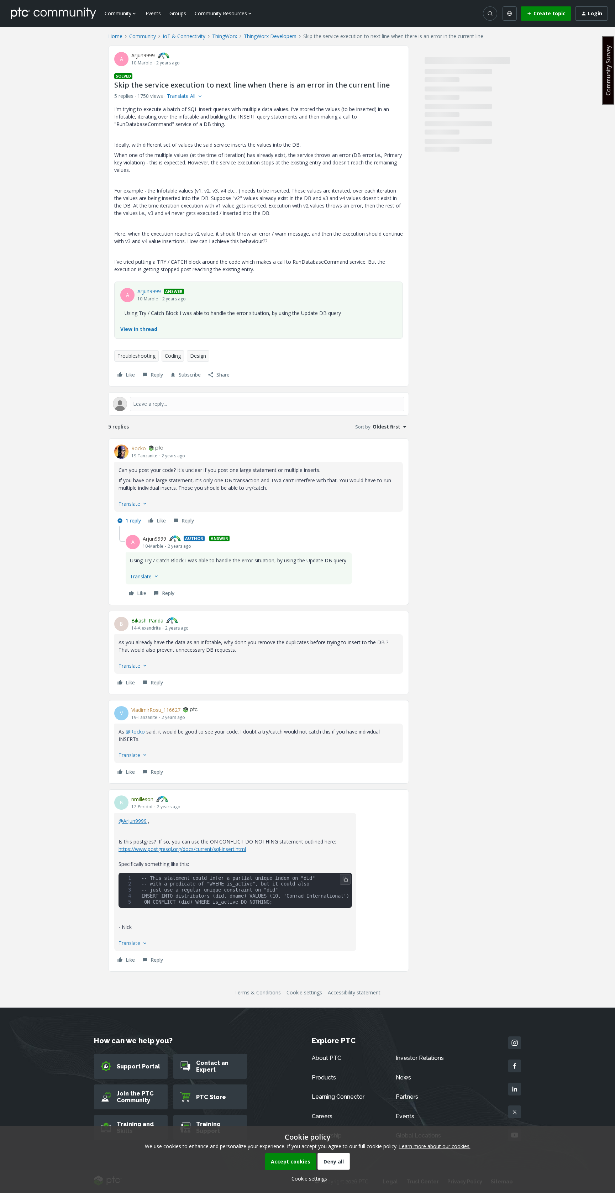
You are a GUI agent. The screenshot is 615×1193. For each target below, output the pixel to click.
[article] (258, 485)
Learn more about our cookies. (435, 1146)
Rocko (138, 448)
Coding (173, 355)
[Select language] (510, 13)
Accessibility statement (354, 992)
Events (153, 13)
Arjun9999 (143, 55)
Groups (177, 13)
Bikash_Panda (147, 620)
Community (142, 36)
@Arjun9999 (133, 821)
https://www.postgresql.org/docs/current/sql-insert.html (182, 849)
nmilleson (142, 799)
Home (115, 36)
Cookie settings (304, 992)
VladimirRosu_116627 (155, 709)
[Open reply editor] (259, 404)
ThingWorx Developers (270, 36)
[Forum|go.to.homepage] (53, 13)
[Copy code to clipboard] (345, 879)
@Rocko (135, 731)
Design (198, 355)
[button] (546, 13)
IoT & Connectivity (184, 36)
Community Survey (608, 70)
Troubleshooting (136, 355)
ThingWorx (224, 36)
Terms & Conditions (258, 992)
